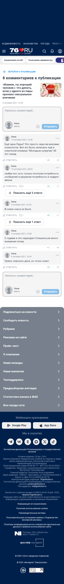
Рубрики (9, 328)
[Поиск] (44, 51)
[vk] (19, 441)
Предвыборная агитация (20, 388)
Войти (17, 126)
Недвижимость (11, 44)
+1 (48, 247)
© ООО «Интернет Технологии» (32, 562)
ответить (11, 160)
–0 (57, 160)
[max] (36, 441)
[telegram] (10, 441)
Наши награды (13, 362)
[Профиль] (60, 51)
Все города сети (14, 405)
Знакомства (30, 44)
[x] (45, 441)
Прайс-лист (11, 345)
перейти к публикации (22, 72)
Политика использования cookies (32, 508)
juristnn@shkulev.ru (36, 484)
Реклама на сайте (15, 337)
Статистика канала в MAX (20, 396)
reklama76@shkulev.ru (32, 495)
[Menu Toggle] (4, 51)
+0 (48, 160)
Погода (45, 44)
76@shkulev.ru (46, 479)
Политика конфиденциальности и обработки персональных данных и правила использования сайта (32, 525)
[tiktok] (53, 441)
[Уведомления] (52, 51)
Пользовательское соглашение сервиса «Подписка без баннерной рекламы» (32, 518)
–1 (57, 186)
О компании (11, 354)
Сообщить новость (16, 320)
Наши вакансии (13, 371)
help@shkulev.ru (39, 486)
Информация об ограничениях (32, 504)
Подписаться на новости (19, 312)
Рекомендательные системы (32, 513)
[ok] (27, 441)
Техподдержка (13, 379)
